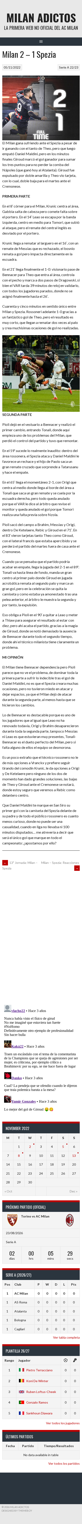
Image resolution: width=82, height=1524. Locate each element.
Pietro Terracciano (39, 1370)
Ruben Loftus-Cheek (41, 1392)
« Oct (8, 1191)
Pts (73, 1284)
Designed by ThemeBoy (17, 1510)
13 (74, 1155)
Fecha (10, 1446)
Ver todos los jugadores (63, 1423)
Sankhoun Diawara (39, 1413)
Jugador (24, 1360)
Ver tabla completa (66, 1337)
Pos (7, 1284)
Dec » (73, 1191)
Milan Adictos (41, 17)
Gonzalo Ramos (37, 1402)
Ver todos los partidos (64, 1463)
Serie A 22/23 (68, 67)
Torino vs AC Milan (35, 1216)
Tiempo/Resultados (59, 1446)
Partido (28, 1446)
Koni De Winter (37, 1381)
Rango (9, 1360)
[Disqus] (41, 937)
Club (17, 1284)
